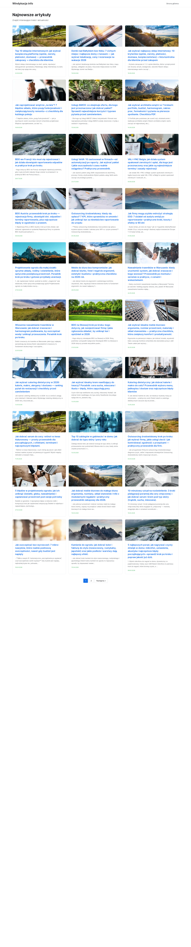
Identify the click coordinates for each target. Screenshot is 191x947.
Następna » (101, 581)
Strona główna (172, 3)
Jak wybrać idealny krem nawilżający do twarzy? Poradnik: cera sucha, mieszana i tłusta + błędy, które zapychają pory (93, 385)
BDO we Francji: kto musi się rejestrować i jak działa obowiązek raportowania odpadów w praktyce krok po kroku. (38, 162)
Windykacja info (22, 3)
